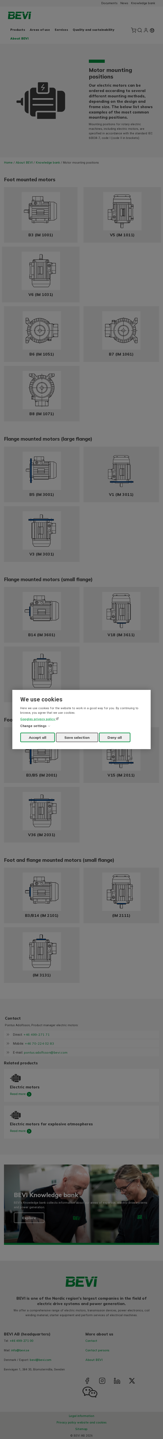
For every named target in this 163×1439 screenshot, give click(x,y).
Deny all (115, 737)
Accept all (37, 737)
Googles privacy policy (38, 719)
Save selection (77, 737)
